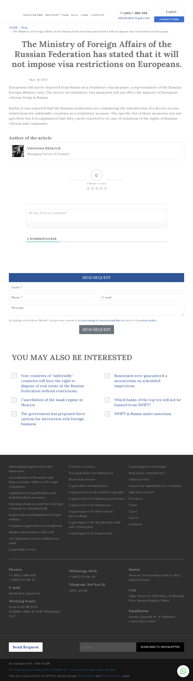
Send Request (96, 329)
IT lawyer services (82, 466)
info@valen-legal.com (133, 18)
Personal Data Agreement (86, 669)
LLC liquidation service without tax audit (34, 541)
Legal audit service (22, 549)
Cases (84, 15)
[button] (158, 11)
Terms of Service (111, 676)
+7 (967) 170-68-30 (22, 580)
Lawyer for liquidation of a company (155, 486)
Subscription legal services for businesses (31, 469)
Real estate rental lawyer (147, 473)
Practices (51, 15)
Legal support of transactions (90, 533)
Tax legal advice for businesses (91, 473)
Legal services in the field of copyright (96, 492)
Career (134, 518)
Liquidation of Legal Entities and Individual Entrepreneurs (32, 495)
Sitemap (110, 669)
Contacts (97, 15)
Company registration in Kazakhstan (35, 526)
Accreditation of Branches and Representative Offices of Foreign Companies (33, 482)
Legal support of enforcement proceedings (91, 513)
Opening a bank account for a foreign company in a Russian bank (36, 506)
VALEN (13, 27)
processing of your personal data (101, 320)
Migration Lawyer (142, 492)
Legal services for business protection (96, 498)
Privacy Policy (86, 676)
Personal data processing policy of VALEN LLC (38, 669)
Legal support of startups (147, 466)
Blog (74, 15)
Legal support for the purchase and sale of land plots (94, 524)
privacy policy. (148, 320)
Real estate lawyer (82, 479)
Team (65, 15)
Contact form (169, 19)
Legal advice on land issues (88, 486)
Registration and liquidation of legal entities (35, 517)
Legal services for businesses (90, 505)
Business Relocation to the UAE (31, 532)
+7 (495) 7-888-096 (133, 13)
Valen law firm (33, 15)
